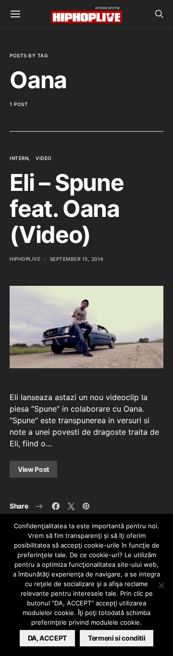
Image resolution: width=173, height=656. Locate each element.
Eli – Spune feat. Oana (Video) (67, 208)
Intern (19, 158)
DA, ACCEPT (47, 638)
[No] (161, 585)
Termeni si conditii (116, 638)
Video (44, 158)
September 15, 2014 (77, 259)
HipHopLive (25, 259)
